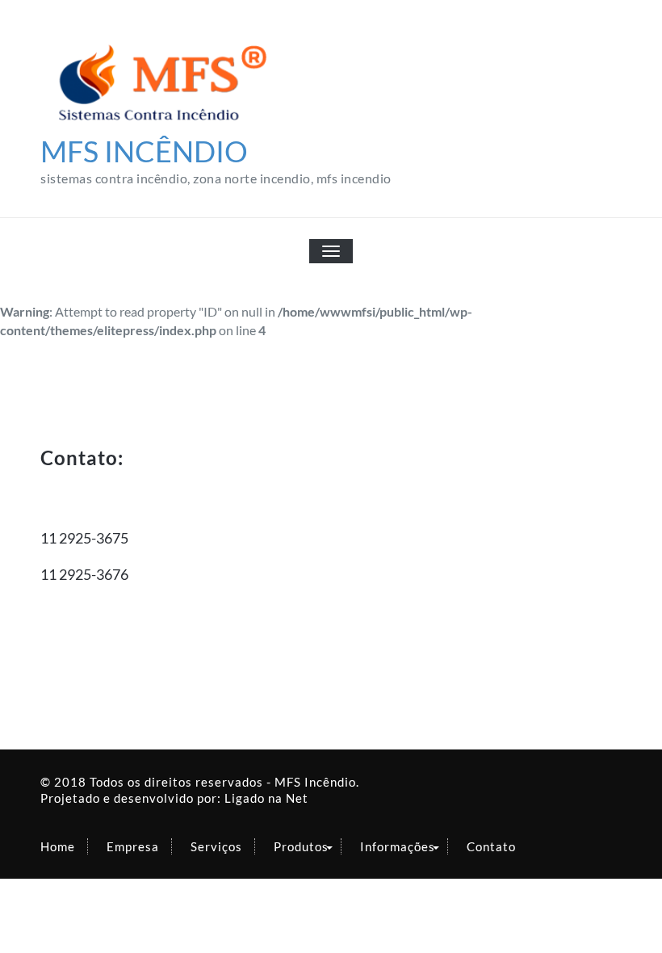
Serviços (216, 846)
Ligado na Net (266, 798)
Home (57, 846)
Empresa (133, 846)
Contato (491, 846)
